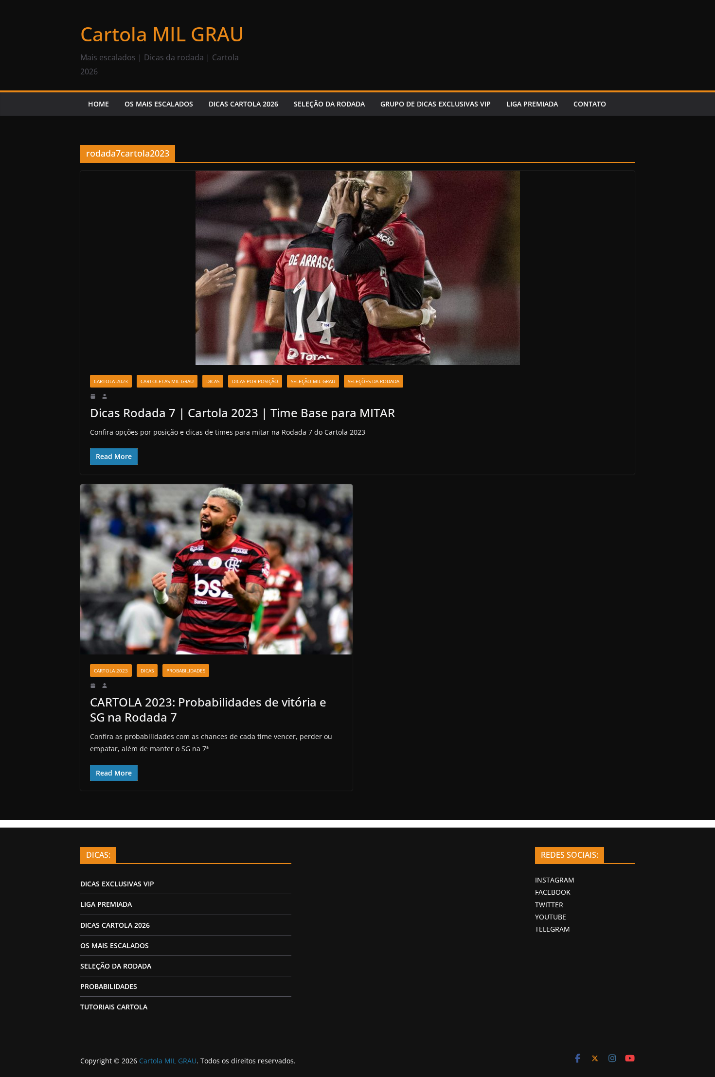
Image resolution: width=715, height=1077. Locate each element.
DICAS (212, 381)
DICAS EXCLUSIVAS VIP (117, 883)
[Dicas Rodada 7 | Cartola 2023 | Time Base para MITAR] (357, 268)
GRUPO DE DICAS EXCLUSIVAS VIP (435, 103)
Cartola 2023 (111, 381)
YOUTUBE (550, 916)
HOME (98, 103)
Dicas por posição (255, 381)
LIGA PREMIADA (532, 103)
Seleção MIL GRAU (313, 381)
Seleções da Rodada (373, 381)
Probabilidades (185, 670)
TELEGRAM (552, 929)
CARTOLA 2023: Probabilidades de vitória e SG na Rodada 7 (208, 709)
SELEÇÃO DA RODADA (329, 103)
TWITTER (549, 904)
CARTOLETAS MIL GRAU (167, 381)
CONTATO (589, 103)
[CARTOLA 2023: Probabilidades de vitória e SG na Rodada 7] (216, 569)
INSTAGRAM (554, 879)
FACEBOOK (553, 892)
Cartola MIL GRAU (162, 33)
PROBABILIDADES (108, 986)
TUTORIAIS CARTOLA (113, 1006)
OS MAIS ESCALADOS (159, 103)
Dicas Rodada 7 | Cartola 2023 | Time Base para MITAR (242, 413)
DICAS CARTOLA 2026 (243, 103)
